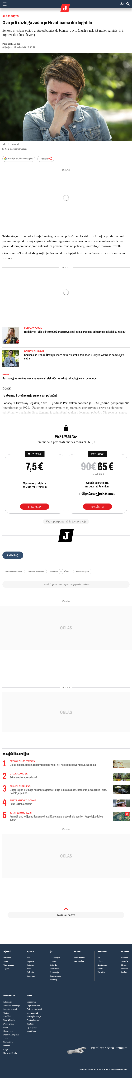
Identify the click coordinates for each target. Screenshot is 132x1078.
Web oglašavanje (34, 1016)
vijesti (7, 951)
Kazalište (101, 972)
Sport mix (31, 976)
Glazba (100, 968)
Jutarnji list (7, 1002)
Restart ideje (79, 961)
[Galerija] (66, 97)
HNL (29, 957)
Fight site (30, 972)
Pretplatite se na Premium (109, 1048)
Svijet (5, 961)
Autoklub (7, 1016)
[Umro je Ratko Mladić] (121, 803)
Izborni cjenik (32, 1013)
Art (99, 957)
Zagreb (6, 968)
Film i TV (101, 961)
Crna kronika (8, 965)
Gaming (53, 979)
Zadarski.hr (8, 1042)
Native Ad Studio (10, 1053)
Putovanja (54, 972)
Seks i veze (54, 968)
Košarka (30, 965)
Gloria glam (8, 1031)
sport (30, 951)
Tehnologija (55, 957)
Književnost (102, 965)
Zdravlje (53, 965)
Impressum (31, 1002)
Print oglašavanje (34, 1020)
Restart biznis (79, 957)
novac (78, 951)
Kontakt (30, 1024)
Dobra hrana (8, 1024)
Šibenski (6, 1045)
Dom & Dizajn (9, 1020)
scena (125, 951)
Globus (6, 1013)
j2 (51, 951)
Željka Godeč (14, 44)
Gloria (5, 1027)
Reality (124, 972)
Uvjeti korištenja (33, 1005)
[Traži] (128, 4)
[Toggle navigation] (4, 4)
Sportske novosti (10, 1009)
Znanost (53, 961)
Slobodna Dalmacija (11, 1005)
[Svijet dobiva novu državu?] (121, 777)
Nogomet (30, 961)
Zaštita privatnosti (34, 1009)
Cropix (6, 1049)
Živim (5, 1038)
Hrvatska (7, 957)
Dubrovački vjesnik (11, 1035)
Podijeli (44, 159)
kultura (102, 951)
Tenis (29, 968)
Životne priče (55, 976)
